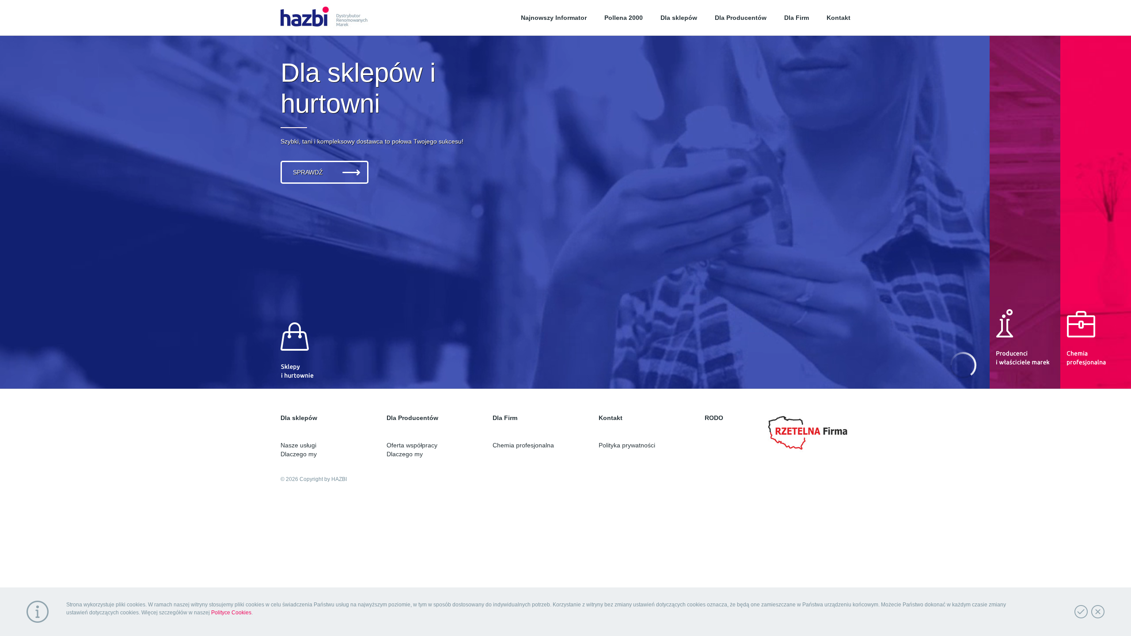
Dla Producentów (741, 17)
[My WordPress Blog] (325, 17)
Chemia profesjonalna (523, 445)
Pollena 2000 (623, 17)
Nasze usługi (298, 445)
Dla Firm (796, 17)
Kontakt (838, 17)
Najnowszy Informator (554, 17)
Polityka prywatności (627, 445)
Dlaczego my (299, 454)
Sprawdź (308, 172)
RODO (714, 417)
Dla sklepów (678, 17)
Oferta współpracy (412, 445)
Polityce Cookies (231, 613)
